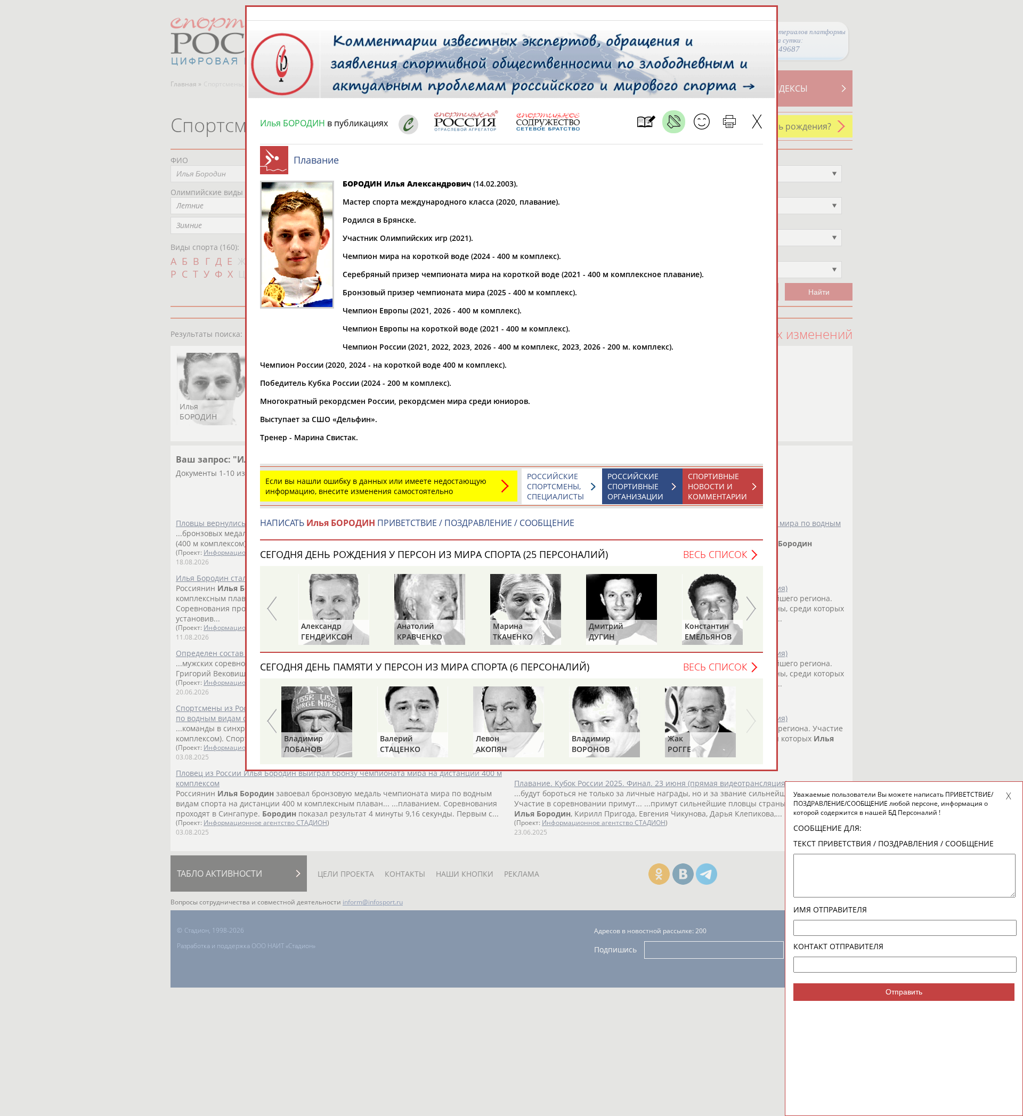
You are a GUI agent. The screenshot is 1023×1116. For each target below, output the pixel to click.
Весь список (715, 554)
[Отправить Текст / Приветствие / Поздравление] (701, 121)
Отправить (904, 992)
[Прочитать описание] (673, 121)
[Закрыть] (756, 121)
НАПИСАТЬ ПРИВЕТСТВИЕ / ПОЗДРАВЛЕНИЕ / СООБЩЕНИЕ (417, 523)
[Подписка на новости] (646, 121)
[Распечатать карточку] (729, 121)
